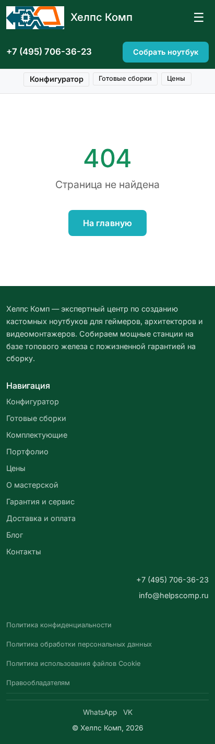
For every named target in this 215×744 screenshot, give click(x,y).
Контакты (23, 551)
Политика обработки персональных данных (79, 644)
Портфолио (27, 451)
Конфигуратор (56, 79)
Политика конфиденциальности (59, 625)
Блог (14, 534)
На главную (108, 223)
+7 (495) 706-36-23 (49, 51)
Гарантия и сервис (40, 501)
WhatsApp (100, 712)
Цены (176, 78)
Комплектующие (36, 434)
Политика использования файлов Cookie (73, 663)
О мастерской (32, 484)
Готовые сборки (125, 78)
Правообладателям (38, 683)
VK (128, 712)
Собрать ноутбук (165, 51)
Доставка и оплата (41, 518)
